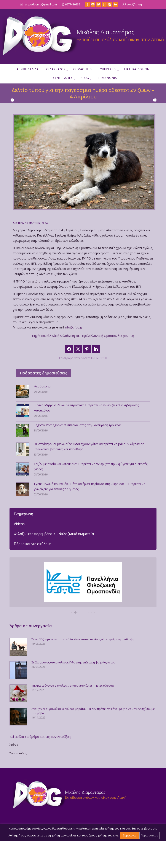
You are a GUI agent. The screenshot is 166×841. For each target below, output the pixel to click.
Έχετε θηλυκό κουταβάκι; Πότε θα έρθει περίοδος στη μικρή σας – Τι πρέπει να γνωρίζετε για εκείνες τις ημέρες (89, 486)
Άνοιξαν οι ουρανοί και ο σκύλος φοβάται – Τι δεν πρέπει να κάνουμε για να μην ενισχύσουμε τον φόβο (93, 711)
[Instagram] (109, 4)
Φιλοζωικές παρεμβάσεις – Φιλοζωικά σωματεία (54, 533)
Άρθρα (14, 744)
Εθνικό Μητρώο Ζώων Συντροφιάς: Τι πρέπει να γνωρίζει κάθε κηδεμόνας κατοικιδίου (86, 407)
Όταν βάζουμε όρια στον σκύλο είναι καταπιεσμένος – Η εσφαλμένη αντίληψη (83, 639)
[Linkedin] (115, 4)
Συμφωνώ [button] (129, 835)
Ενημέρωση (23, 513)
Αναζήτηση (134, 4)
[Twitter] (98, 4)
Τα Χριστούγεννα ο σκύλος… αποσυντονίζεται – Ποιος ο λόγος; (73, 685)
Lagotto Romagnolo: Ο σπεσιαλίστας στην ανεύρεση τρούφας (77, 425)
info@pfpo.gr (74, 327)
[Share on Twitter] (78, 349)
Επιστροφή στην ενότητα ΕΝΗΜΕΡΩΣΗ (83, 358)
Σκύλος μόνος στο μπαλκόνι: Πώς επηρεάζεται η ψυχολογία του (73, 662)
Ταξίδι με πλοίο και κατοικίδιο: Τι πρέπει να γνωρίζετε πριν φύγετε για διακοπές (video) (90, 466)
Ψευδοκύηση (43, 386)
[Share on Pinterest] (87, 349)
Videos (19, 523)
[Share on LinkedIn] (96, 349)
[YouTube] (93, 4)
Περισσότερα (149, 835)
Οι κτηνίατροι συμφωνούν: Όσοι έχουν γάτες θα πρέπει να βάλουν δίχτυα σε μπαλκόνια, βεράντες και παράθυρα (89, 446)
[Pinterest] (104, 4)
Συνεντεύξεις (18, 753)
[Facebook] (87, 4)
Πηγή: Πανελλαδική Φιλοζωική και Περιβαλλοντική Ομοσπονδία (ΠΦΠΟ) (83, 336)
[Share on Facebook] (69, 349)
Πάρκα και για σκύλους (32, 543)
